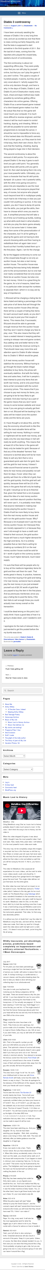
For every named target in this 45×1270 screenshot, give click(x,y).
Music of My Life (11, 719)
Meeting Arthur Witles (16, 712)
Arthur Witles (9, 707)
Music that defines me (16, 725)
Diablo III (30, 637)
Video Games (19, 639)
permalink (17, 641)
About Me (8, 704)
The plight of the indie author (15, 738)
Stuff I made (9, 735)
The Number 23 (25, 1092)
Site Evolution (10, 732)
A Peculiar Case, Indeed (17, 709)
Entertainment (9, 639)
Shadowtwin (28, 25)
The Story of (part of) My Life (15, 740)
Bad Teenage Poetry (12, 714)
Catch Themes (29, 1266)
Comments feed (10, 787)
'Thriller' (37, 888)
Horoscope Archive (12, 717)
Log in (7, 782)
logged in (16, 655)
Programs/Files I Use (12, 730)
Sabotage (31, 894)
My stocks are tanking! (13, 727)
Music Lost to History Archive (18, 722)
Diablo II (23, 637)
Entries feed (9, 785)
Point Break (32, 1057)
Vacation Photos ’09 (12, 743)
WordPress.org (10, 790)
